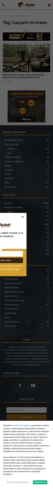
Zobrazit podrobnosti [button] (18, 482)
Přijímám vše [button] (40, 482)
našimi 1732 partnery (22, 425)
